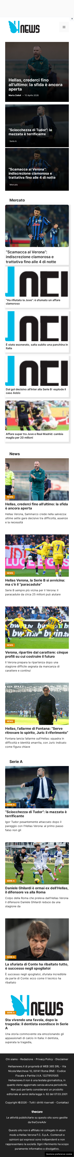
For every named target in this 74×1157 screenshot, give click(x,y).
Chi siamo (12, 1059)
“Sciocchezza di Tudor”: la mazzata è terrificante (30, 132)
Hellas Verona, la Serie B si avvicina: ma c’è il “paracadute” (35, 582)
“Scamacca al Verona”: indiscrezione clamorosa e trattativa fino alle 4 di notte (32, 173)
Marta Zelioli (15, 95)
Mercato (14, 184)
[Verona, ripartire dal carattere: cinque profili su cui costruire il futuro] (37, 627)
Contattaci (62, 1102)
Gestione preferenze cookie (59, 1154)
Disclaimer (61, 1059)
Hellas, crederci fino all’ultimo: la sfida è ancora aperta (35, 85)
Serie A (13, 141)
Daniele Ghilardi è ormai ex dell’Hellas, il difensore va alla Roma (36, 890)
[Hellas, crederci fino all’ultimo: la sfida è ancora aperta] (37, 479)
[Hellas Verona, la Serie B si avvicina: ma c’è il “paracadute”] (37, 555)
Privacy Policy (44, 1059)
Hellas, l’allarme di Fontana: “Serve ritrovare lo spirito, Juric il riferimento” (36, 730)
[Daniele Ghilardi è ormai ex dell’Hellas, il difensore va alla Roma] (37, 863)
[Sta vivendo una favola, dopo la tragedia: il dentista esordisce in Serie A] (37, 1005)
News (10, 497)
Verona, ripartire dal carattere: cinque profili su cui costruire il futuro (36, 654)
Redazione (26, 1059)
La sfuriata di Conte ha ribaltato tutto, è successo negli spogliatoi (36, 966)
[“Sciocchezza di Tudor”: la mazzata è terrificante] (37, 787)
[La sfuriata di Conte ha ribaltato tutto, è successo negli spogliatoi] (37, 939)
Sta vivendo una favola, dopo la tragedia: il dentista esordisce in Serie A (36, 1024)
